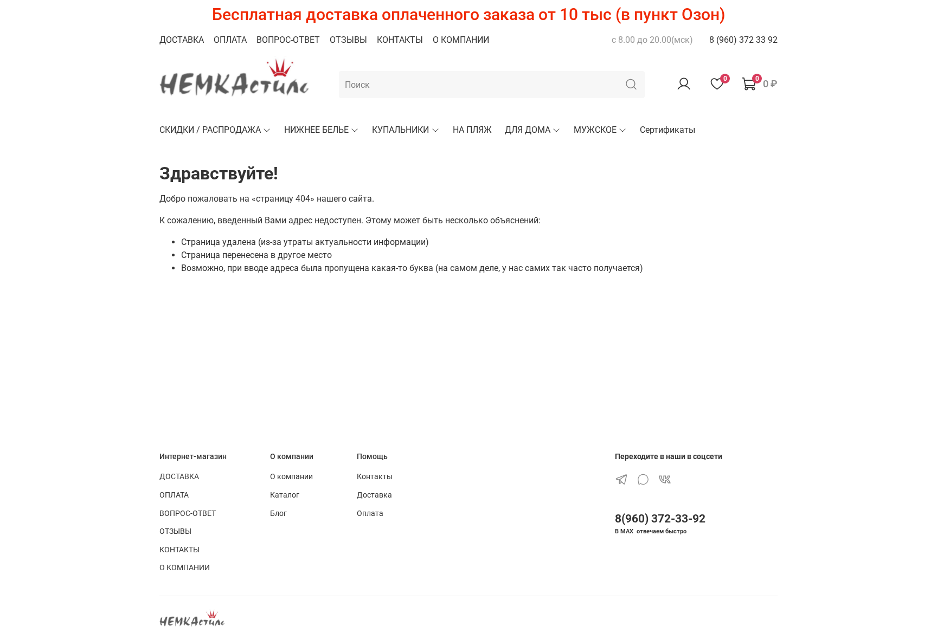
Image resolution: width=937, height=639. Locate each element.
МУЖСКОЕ (595, 130)
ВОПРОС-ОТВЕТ (288, 40)
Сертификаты (667, 130)
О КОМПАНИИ (461, 40)
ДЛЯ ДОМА (527, 130)
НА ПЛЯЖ (472, 130)
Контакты (375, 476)
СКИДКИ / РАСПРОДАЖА (210, 130)
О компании (291, 476)
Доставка (374, 495)
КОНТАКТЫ (400, 40)
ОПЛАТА (230, 40)
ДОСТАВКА (181, 40)
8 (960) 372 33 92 (743, 40)
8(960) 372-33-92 (660, 518)
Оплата (370, 513)
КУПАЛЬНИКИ (400, 130)
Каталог (284, 495)
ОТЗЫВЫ (348, 40)
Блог (278, 513)
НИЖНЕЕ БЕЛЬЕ (316, 130)
